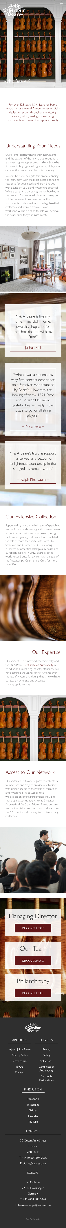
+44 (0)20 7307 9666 (34, 1157)
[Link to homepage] (14, 10)
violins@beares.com (34, 1163)
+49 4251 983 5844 (34, 1199)
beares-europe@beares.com (34, 1205)
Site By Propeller (33, 1219)
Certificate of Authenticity (38, 665)
